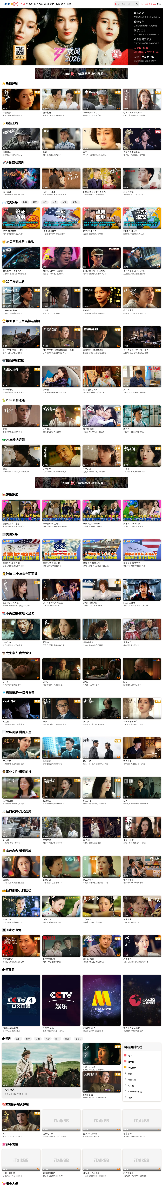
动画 (69, 3)
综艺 (52, 3)
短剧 (46, 3)
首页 (23, 3)
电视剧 (29, 3)
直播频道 (38, 3)
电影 (57, 3)
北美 (63, 3)
